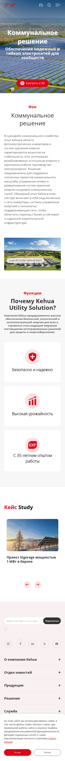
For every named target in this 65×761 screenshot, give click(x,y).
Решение (12, 698)
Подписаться (52, 620)
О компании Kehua (20, 659)
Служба (10, 711)
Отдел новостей (18, 672)
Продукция (14, 685)
